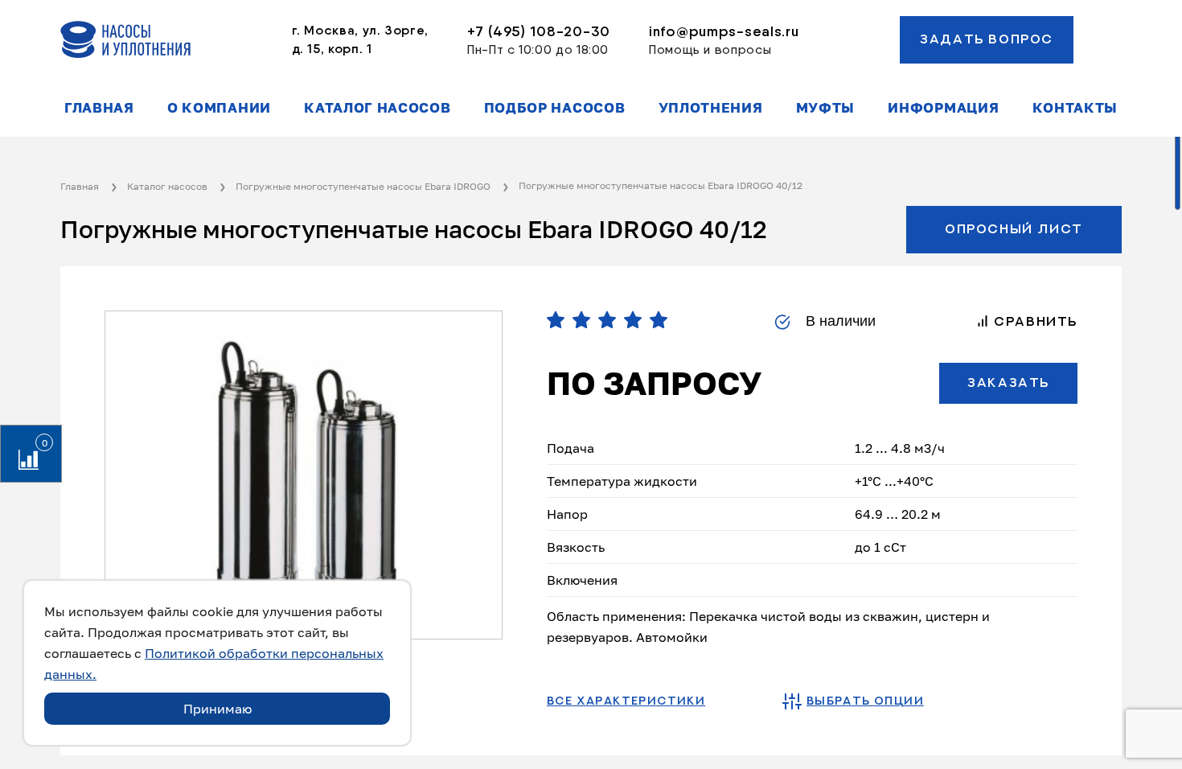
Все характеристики (626, 701)
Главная (99, 108)
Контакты (1075, 108)
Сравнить (1033, 321)
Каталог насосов (377, 108)
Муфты (825, 108)
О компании (219, 108)
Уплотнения (711, 108)
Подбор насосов (555, 108)
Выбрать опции (865, 701)
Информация (943, 108)
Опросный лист (1014, 229)
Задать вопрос (986, 39)
